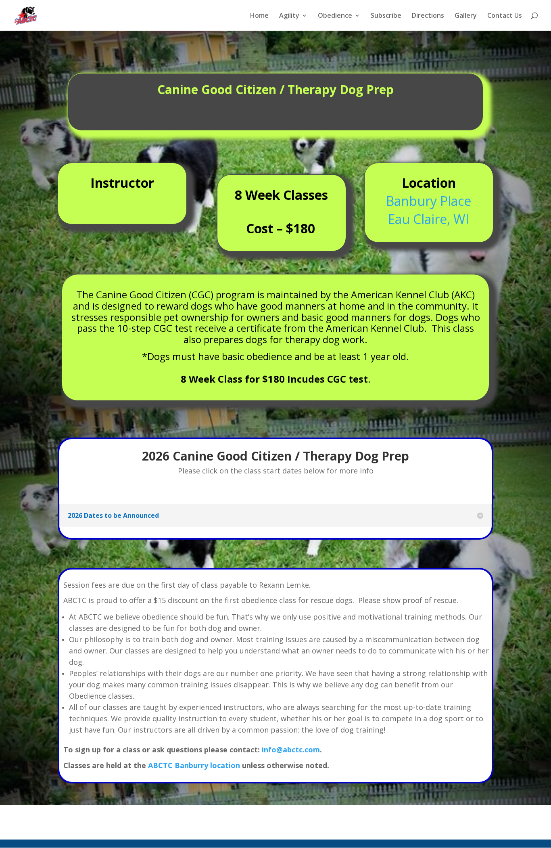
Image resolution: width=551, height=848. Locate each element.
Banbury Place (428, 200)
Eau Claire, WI (428, 219)
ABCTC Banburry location (194, 765)
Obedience (335, 16)
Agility (289, 16)
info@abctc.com (291, 749)
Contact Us (504, 16)
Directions (428, 16)
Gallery (466, 16)
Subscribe (386, 16)
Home (259, 16)
